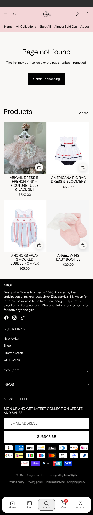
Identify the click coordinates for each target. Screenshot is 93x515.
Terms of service (55, 482)
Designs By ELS (35, 475)
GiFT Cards (12, 360)
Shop (7, 346)
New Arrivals (12, 339)
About (84, 27)
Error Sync (70, 475)
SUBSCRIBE (46, 436)
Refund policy (16, 482)
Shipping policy (76, 482)
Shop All (45, 27)
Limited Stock (13, 353)
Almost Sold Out (65, 27)
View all (84, 113)
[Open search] (15, 14)
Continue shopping (46, 79)
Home (8, 27)
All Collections (26, 27)
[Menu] (5, 14)
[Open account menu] (78, 14)
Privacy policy (35, 482)
